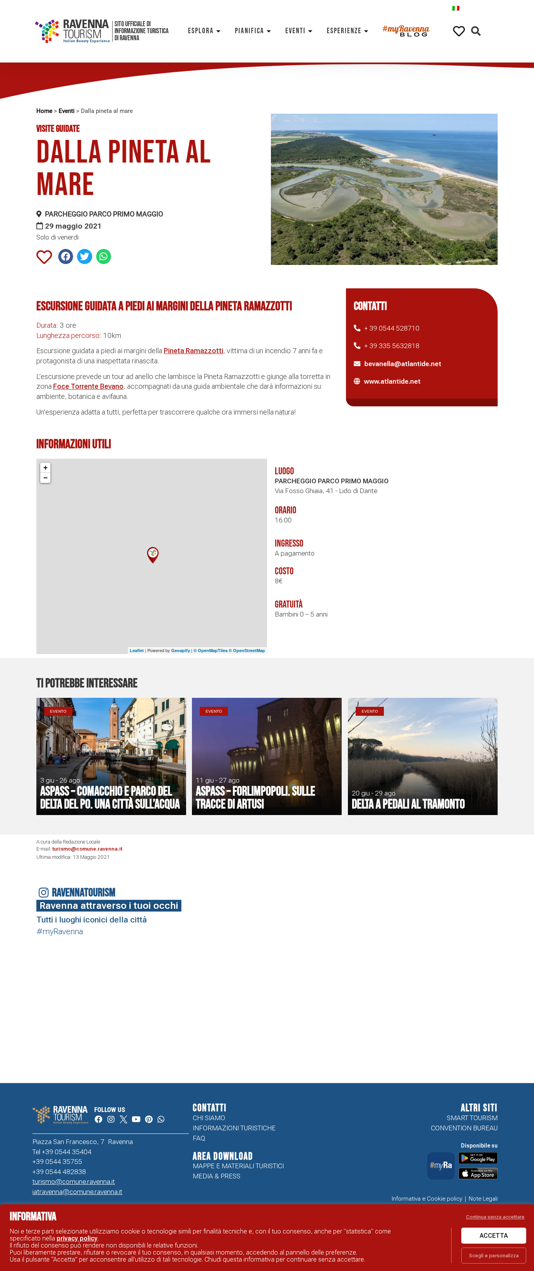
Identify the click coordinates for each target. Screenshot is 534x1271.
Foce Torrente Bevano (88, 386)
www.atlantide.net (392, 381)
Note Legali (483, 1198)
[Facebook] (98, 1119)
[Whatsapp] (161, 1119)
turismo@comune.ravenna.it (87, 849)
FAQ (199, 1138)
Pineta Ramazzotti (193, 351)
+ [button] (45, 467)
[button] (476, 31)
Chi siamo (209, 1118)
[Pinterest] (148, 1119)
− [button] (45, 478)
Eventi (295, 31)
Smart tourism (472, 1118)
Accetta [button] (494, 1235)
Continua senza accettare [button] (495, 1217)
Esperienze (344, 31)
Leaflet (137, 650)
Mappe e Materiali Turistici (238, 1166)
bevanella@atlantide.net (402, 364)
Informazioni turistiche (234, 1128)
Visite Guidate (58, 128)
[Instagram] (111, 1119)
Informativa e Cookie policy (427, 1198)
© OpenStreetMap (247, 650)
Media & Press (216, 1176)
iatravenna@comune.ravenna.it (77, 1192)
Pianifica (249, 31)
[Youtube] (136, 1119)
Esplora (201, 31)
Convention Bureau (464, 1128)
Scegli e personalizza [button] (494, 1255)
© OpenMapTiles (211, 650)
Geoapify (180, 650)
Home (44, 110)
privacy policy (77, 1238)
